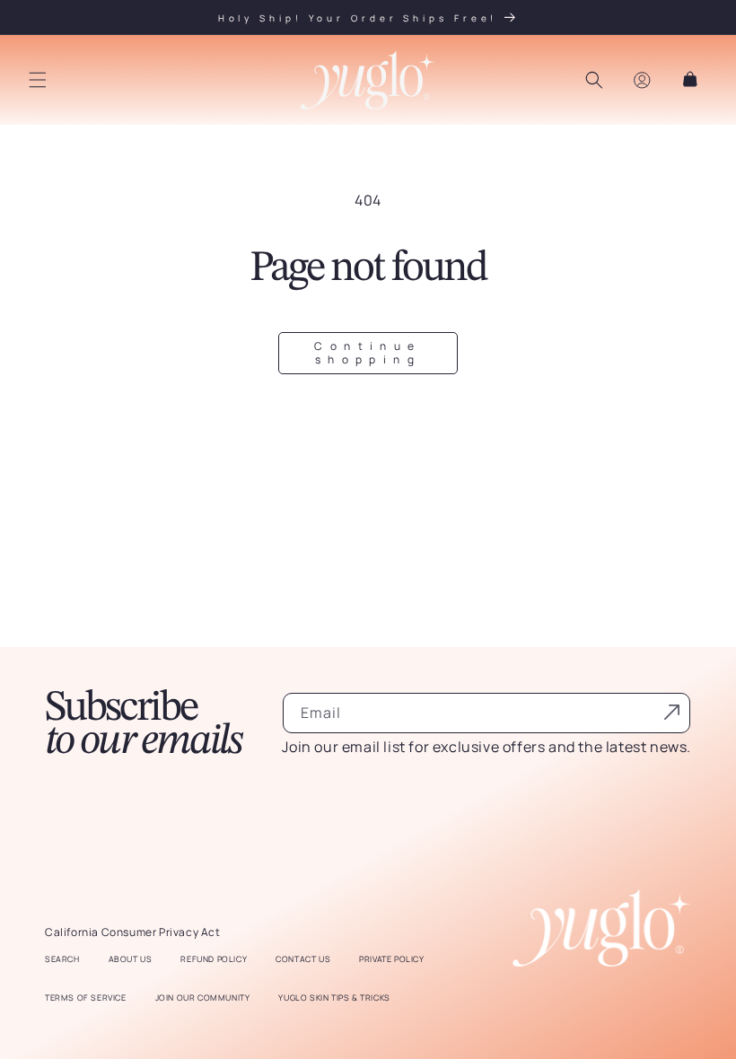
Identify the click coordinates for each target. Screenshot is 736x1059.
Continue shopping (367, 352)
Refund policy (213, 959)
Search (62, 959)
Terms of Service (86, 998)
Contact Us (303, 959)
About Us (131, 959)
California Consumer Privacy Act (133, 932)
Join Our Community (202, 998)
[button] (37, 80)
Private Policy (391, 959)
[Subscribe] (671, 711)
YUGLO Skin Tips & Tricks (334, 998)
